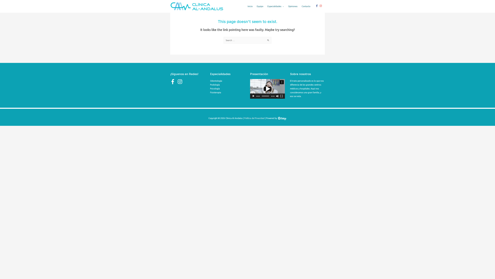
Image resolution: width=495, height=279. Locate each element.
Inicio (250, 6)
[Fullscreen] (281, 96)
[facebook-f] (317, 6)
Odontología (216, 81)
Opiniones (293, 6)
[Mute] (277, 96)
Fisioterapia (215, 92)
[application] (267, 89)
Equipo (260, 6)
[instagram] (321, 6)
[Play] (253, 96)
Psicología (215, 88)
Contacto (306, 6)
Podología (215, 85)
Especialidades (274, 6)
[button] (267, 89)
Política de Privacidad (254, 118)
